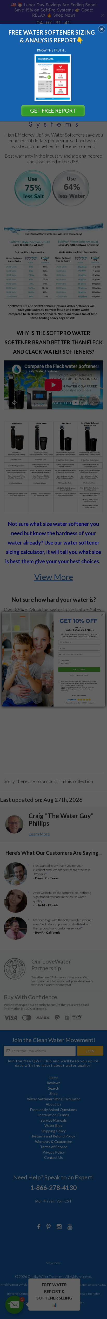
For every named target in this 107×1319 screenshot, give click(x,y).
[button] (101, 29)
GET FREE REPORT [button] (53, 110)
